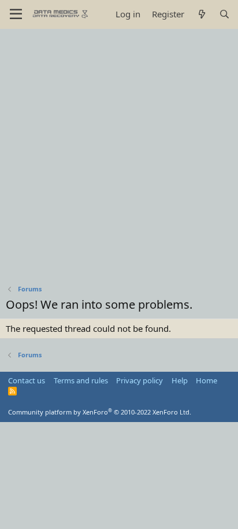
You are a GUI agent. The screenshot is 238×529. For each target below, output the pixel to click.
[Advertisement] (119, 154)
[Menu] (15, 14)
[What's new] (201, 14)
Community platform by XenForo (99, 412)
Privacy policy (139, 380)
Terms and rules (81, 380)
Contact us (26, 380)
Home (206, 380)
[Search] (224, 14)
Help (180, 380)
